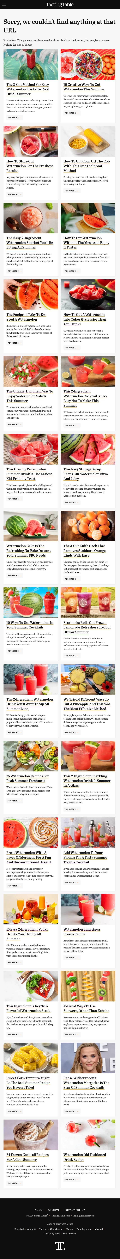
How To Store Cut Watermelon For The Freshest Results (29, 166)
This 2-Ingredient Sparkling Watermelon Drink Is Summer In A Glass (87, 781)
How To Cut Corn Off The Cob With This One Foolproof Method (87, 166)
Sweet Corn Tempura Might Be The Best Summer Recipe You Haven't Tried (28, 1083)
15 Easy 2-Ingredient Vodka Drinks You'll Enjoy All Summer (27, 934)
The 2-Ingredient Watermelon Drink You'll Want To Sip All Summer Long (29, 704)
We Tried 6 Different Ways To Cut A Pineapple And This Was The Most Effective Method (87, 704)
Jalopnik (31, 1229)
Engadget (19, 1229)
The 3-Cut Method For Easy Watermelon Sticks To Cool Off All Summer (27, 89)
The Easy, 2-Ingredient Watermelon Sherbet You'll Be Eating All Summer (29, 243)
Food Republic (83, 1229)
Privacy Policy (74, 1210)
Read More (13, 117)
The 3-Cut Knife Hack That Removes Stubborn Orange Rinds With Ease (85, 550)
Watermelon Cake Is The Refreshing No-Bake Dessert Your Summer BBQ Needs (28, 550)
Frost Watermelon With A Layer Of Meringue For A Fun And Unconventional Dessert (29, 857)
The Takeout (69, 1233)
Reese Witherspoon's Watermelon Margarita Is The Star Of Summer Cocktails (86, 1083)
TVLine (43, 1229)
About (39, 1210)
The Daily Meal (52, 1233)
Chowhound (56, 1229)
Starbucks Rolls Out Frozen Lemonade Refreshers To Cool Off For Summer (87, 627)
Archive (53, 1210)
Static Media (40, 1215)
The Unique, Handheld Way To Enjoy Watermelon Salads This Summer (29, 396)
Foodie (69, 1229)
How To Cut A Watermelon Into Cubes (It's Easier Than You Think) (85, 319)
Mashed (99, 1229)
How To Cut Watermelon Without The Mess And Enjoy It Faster (86, 243)
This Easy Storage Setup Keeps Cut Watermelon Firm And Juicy (86, 474)
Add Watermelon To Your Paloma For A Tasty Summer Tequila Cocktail (85, 857)
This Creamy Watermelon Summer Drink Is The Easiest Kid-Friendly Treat (29, 474)
